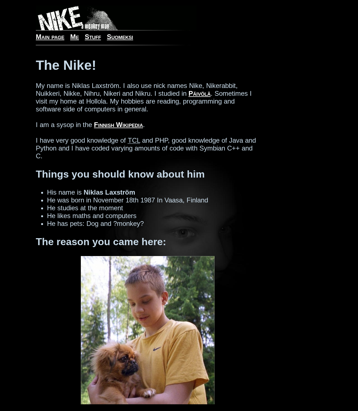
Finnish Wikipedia (118, 124)
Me (74, 36)
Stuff (93, 36)
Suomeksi (120, 36)
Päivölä (200, 93)
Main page (50, 36)
